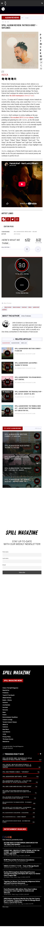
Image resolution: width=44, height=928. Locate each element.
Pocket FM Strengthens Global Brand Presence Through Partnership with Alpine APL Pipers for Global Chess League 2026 (22, 873)
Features (5, 702)
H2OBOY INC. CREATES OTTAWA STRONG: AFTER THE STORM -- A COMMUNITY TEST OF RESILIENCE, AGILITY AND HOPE (21, 852)
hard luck (24, 307)
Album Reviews (7, 303)
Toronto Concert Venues (10, 722)
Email (4, 565)
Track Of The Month (8, 695)
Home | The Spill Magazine (10, 688)
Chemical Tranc (29, 96)
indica (29, 307)
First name (5, 552)
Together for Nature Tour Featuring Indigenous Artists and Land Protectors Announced (22, 882)
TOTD (4, 734)
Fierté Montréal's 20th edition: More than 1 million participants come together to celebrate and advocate (20, 890)
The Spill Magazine (18, 746)
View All (37, 428)
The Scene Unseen (8, 739)
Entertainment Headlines (10, 717)
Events (5, 714)
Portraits (5, 710)
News (4, 712)
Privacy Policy (7, 736)
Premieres (5, 692)
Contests (5, 727)
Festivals (5, 707)
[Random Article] (5, 21)
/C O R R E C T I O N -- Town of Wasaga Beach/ (21, 866)
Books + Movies (7, 700)
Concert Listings (7, 719)
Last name (5, 558)
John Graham (26, 316)
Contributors (6, 732)
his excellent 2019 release (22, 117)
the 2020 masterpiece (17, 96)
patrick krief (36, 307)
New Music (6, 729)
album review (8, 307)
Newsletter (6, 690)
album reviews (16, 307)
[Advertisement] (22, 509)
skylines (4, 309)
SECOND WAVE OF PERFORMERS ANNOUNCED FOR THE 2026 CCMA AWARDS (21, 843)
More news (5, 907)
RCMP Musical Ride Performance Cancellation (19, 860)
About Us (5, 724)
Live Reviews (6, 705)
